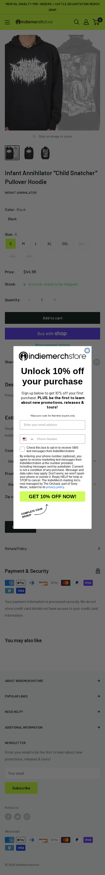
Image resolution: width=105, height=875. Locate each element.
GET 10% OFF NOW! (52, 496)
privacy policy (55, 487)
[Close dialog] (87, 350)
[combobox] (27, 439)
